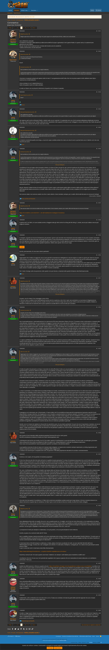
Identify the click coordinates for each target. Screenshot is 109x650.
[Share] (97, 31)
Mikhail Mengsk (13, 588)
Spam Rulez (11, 25)
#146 (99, 148)
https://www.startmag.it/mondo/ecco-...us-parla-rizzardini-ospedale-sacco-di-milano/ (42, 551)
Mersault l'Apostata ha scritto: (28, 112)
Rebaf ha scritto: (24, 34)
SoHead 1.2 (11, 636)
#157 (99, 563)
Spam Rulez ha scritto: (26, 95)
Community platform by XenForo (54, 639)
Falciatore (13, 619)
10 (25, 27)
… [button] (15, 27)
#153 (99, 348)
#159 (99, 595)
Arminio (13, 286)
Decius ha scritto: (25, 54)
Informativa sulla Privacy (85, 636)
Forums (16, 10)
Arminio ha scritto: (25, 67)
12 (30, 27)
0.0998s (90, 642)
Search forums (17, 13)
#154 (99, 432)
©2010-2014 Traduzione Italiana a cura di (54, 640)
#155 (99, 454)
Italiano (18, 636)
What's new (24, 10)
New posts (9, 13)
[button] (29, 10)
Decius (13, 136)
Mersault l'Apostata (13, 40)
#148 (99, 219)
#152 (99, 307)
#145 (99, 127)
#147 (99, 203)
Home (10, 10)
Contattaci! (58, 636)
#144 (99, 109)
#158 (99, 578)
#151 (99, 278)
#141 (99, 31)
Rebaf (13, 100)
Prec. (10, 27)
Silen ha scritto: (24, 351)
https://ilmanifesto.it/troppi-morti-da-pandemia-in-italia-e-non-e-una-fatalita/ (70, 566)
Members (33, 10)
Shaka (13, 514)
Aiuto (93, 636)
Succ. (34, 27)
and (28, 198)
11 (28, 27)
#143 (99, 92)
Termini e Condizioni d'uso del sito (70, 636)
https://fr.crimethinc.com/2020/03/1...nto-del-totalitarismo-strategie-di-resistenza (41, 213)
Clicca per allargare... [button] (60, 164)
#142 (99, 51)
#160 (99, 610)
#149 (99, 235)
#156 (99, 505)
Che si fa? (31, 17)
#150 (99, 255)
